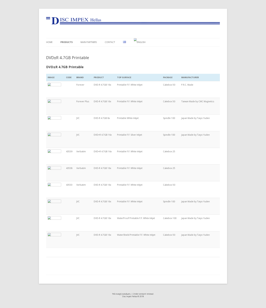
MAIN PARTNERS (89, 42)
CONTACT (110, 42)
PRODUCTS (66, 42)
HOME (49, 42)
